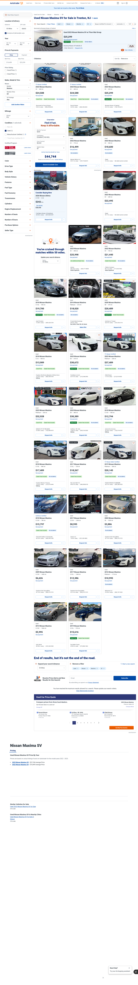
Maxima (56, 14)
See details (39, 205)
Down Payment (41, 141)
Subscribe (124, 678)
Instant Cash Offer (72, 3)
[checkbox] (11, 70)
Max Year (22, 42)
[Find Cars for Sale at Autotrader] (16, 3)
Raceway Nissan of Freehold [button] (72, 45)
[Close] (129, 968)
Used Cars (29, 3)
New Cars (38, 3)
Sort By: (117, 59)
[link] (60, 99)
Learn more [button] (27, 147)
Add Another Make (17, 104)
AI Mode (99, 3)
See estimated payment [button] (70, 39)
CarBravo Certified (41, 516)
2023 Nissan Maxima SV (20, 762)
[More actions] (63, 111)
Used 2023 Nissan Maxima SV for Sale (23, 806)
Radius (44, 260)
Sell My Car (60, 3)
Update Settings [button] (59, 159)
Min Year (8, 42)
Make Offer (83, 327)
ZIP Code (22, 24)
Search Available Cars (50, 165)
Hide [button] (133, 28)
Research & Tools (85, 3)
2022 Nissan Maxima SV (20, 765)
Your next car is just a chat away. (69, 8)
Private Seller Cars (49, 3)
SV (62, 14)
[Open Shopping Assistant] (135, 972)
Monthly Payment (41, 130)
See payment (39, 95)
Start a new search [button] (128, 664)
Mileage (8, 115)
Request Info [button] (79, 48)
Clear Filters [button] (51, 24)
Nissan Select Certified (112, 462)
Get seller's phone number (121, 161)
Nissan (49, 14)
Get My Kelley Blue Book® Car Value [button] (50, 152)
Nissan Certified (42, 84)
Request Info (48, 112)
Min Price (7, 58)
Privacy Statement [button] (93, 682)
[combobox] (17, 15)
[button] (118, 3)
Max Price (21, 58)
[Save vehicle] (60, 32)
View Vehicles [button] (129, 50)
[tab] (12, 750)
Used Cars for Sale (39, 14)
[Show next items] (132, 24)
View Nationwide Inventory (85, 691)
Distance (7, 24)
